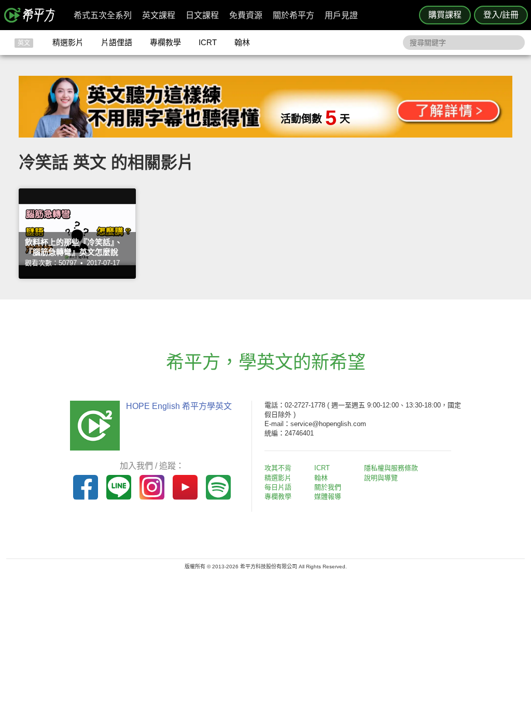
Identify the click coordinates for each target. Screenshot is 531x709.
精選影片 (67, 42)
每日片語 (277, 487)
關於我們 (327, 487)
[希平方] (33, 15)
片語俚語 (116, 42)
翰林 (242, 42)
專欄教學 (165, 42)
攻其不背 (277, 468)
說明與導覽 (381, 478)
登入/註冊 (501, 14)
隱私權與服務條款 (391, 468)
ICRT (208, 42)
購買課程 (445, 14)
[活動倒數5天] (265, 134)
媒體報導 (327, 496)
